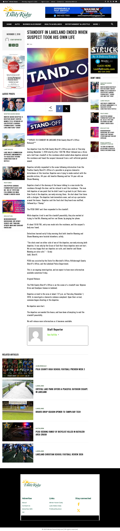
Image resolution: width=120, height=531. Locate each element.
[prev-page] (92, 156)
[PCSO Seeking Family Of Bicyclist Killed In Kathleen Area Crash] (17, 431)
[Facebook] (105, 1)
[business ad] (13, 72)
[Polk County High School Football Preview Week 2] (17, 368)
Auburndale (41, 366)
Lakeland (40, 386)
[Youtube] (116, 1)
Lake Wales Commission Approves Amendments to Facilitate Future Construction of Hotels (13, 156)
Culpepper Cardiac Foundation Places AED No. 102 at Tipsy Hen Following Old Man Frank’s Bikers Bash (13, 189)
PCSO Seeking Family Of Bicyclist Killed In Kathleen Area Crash (60, 433)
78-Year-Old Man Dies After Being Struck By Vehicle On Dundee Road (107, 148)
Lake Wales (8, 149)
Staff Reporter (16, 39)
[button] (112, 24)
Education (8, 216)
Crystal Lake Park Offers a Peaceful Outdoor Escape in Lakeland (62, 390)
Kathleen (40, 428)
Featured (8, 182)
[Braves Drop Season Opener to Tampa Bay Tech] (17, 410)
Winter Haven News (12, 114)
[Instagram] (108, 1)
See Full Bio (52, 334)
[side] (104, 53)
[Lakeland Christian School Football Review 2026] (17, 453)
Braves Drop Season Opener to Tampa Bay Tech (58, 411)
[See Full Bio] (58, 334)
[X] (110, 1)
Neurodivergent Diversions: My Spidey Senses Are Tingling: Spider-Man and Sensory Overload (13, 223)
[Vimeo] (113, 1)
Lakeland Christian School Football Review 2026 (60, 454)
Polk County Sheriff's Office (106, 143)
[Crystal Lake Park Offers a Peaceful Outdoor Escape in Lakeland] (17, 389)
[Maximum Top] (79, 12)
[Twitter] (78, 511)
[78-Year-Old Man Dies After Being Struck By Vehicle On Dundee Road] (95, 146)
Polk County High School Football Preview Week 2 (60, 369)
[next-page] (95, 156)
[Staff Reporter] (7, 40)
